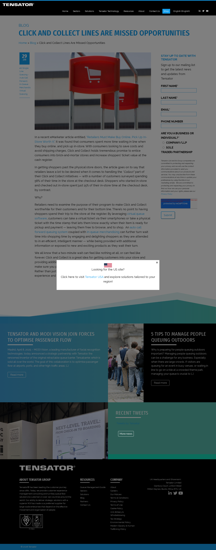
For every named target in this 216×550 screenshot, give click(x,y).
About (141, 11)
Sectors (76, 11)
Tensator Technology (109, 11)
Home (65, 11)
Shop (166, 11)
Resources (129, 11)
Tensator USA (94, 277)
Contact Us (154, 11)
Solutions (89, 11)
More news (126, 433)
